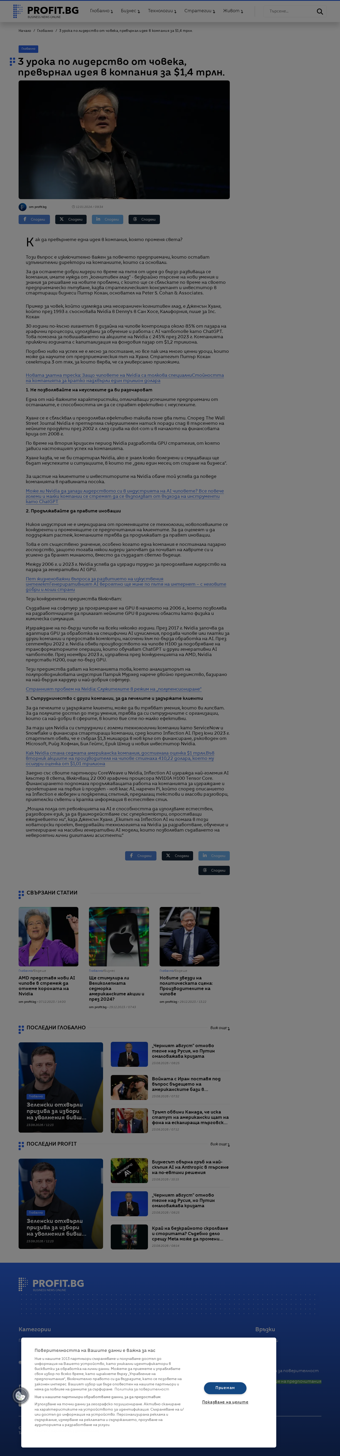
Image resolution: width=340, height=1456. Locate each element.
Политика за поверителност (141, 1389)
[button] (20, 1395)
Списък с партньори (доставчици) (67, 1431)
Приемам (225, 1388)
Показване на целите (225, 1402)
